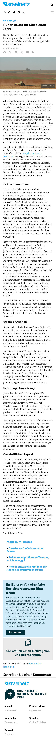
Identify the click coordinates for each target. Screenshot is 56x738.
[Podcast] (5, 12)
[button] (52, 5)
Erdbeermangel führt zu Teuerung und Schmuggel (28, 559)
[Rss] (23, 12)
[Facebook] (9, 12)
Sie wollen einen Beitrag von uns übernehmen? (28, 653)
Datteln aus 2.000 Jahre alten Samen (25, 550)
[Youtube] (19, 12)
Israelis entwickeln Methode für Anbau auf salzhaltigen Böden (27, 568)
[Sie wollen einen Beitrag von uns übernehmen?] (28, 642)
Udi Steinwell (49, 86)
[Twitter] (14, 12)
